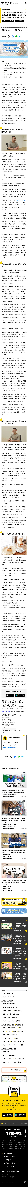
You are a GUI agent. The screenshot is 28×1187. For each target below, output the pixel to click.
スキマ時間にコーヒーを (10, 1034)
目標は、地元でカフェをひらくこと (13, 77)
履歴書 (4, 1048)
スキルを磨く (20, 21)
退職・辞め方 (18, 1062)
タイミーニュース (19, 1059)
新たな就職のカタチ (8, 1024)
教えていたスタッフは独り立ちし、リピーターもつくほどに (15, 73)
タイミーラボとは (9, 1166)
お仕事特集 (7, 1160)
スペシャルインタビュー (10, 1017)
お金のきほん (18, 1010)
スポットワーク (7, 1062)
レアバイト (16, 1045)
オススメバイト (7, 1052)
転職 (20, 1028)
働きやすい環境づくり (9, 1055)
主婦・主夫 (6, 1041)
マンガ (9, 1031)
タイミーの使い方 (8, 21)
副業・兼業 (19, 1024)
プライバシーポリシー (8, 1174)
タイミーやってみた (8, 997)
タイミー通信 (8, 1153)
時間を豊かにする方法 (9, 1004)
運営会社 (13, 1177)
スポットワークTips (10, 1163)
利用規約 (5, 1177)
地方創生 (20, 1031)
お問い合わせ (6, 1171)
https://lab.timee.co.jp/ (9, 747)
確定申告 (5, 1014)
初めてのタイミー (8, 993)
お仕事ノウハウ (7, 1010)
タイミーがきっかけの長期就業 (12, 1021)
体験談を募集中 (15, 1171)
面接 (22, 1045)
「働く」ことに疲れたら (10, 1028)
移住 (4, 1031)
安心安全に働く (14, 1014)
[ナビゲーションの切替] (26, 2)
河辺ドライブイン (20, 200)
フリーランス (6, 1045)
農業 (14, 1031)
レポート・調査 (7, 1059)
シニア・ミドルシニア (17, 1041)
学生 (16, 1038)
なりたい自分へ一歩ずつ (10, 1007)
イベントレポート (8, 1038)
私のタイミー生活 (10, 1123)
